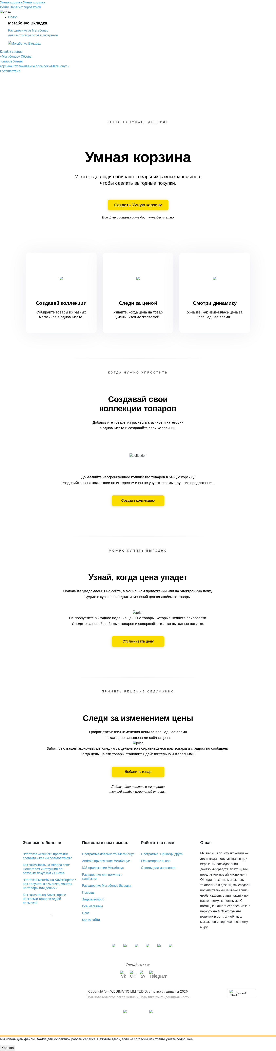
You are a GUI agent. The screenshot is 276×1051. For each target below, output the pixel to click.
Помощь (88, 892)
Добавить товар (138, 772)
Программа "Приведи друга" (162, 854)
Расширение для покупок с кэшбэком (102, 876)
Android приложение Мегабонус (106, 861)
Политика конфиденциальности (164, 997)
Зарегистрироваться (25, 7)
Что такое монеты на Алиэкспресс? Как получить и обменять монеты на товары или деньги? (49, 884)
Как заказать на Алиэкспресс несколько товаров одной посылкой (44, 899)
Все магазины (92, 906)
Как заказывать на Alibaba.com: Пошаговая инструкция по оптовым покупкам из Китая (46, 869)
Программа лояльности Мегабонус (108, 854)
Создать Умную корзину (138, 205)
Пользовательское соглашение (111, 997)
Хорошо (8, 1048)
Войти (4, 7)
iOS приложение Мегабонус (103, 868)
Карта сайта (91, 920)
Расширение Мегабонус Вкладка (106, 885)
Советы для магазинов (158, 868)
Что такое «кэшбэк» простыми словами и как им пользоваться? (47, 856)
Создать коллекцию (138, 500)
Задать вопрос (93, 899)
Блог (85, 913)
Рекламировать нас (155, 861)
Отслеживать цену (138, 641)
